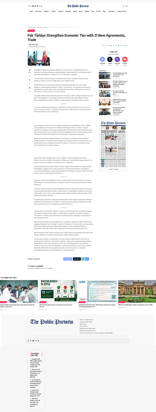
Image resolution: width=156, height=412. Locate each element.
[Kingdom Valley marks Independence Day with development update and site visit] (19, 291)
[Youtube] (124, 61)
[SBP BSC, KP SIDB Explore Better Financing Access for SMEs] (137, 291)
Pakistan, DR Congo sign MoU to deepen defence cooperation (119, 101)
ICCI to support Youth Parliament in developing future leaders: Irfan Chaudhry (35, 383)
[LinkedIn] (41, 6)
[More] (121, 45)
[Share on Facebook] (108, 45)
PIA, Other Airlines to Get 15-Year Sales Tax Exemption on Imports (35, 402)
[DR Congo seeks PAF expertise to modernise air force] (104, 93)
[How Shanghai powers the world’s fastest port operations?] (104, 75)
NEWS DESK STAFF (33, 44)
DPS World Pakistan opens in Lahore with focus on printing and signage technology (120, 84)
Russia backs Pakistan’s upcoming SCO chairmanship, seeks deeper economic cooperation (119, 111)
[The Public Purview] (78, 6)
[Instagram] (39, 6)
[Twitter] (31, 6)
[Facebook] (29, 6)
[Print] (118, 45)
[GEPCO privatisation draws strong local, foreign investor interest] (58, 291)
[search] (123, 6)
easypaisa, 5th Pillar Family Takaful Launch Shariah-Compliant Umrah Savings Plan (36, 362)
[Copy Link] (116, 45)
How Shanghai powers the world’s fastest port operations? (120, 74)
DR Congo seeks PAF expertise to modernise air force (120, 92)
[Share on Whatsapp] (113, 45)
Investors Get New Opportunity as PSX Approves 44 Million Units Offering (36, 373)
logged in (38, 268)
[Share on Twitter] (111, 45)
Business (31, 30)
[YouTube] (33, 6)
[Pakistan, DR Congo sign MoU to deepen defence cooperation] (104, 101)
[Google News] (35, 6)
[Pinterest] (37, 6)
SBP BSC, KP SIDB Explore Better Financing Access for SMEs (135, 305)
